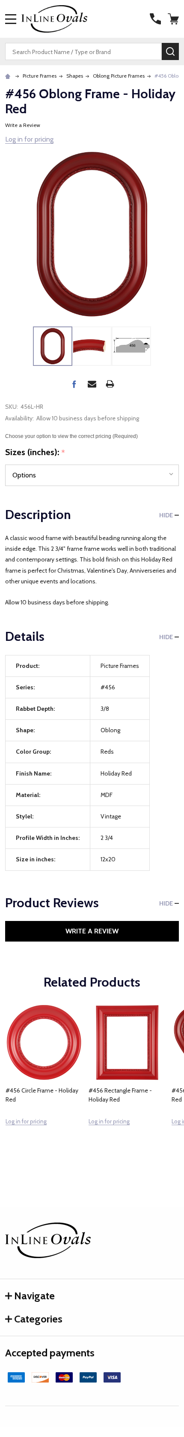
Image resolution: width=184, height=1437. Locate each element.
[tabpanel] (44, 1083)
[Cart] (174, 19)
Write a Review (22, 125)
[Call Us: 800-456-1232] (155, 19)
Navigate (34, 1295)
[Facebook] (74, 384)
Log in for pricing (29, 139)
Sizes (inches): (35, 452)
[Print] (110, 384)
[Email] (92, 384)
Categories (38, 1319)
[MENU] (10, 18)
